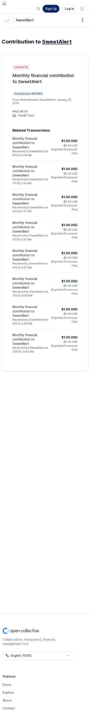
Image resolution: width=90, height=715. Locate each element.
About (7, 700)
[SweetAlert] (8, 20)
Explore (8, 692)
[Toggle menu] (82, 8)
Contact (9, 708)
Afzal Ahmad (28, 99)
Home (7, 685)
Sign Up (51, 8)
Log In (69, 8)
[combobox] (38, 655)
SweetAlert (24, 20)
